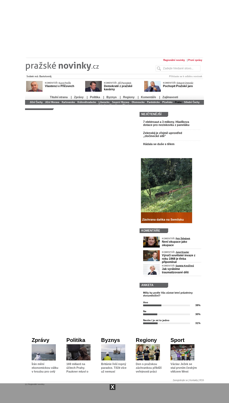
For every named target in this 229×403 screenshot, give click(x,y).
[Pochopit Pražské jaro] (152, 91)
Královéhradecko (86, 102)
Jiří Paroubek (124, 83)
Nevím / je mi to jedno (156, 320)
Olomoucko (138, 102)
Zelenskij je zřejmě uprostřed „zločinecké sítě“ (162, 134)
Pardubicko (153, 102)
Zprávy (79, 97)
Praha (178, 102)
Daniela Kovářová (185, 266)
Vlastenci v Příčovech (59, 86)
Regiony (129, 97)
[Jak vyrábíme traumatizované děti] (151, 273)
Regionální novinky (174, 60)
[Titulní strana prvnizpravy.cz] (83, 73)
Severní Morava (120, 102)
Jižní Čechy (36, 102)
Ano (145, 302)
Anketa (147, 285)
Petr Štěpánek (183, 238)
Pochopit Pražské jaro (178, 86)
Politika (95, 97)
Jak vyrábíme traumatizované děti (175, 270)
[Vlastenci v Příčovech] (34, 91)
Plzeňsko (167, 102)
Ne (144, 311)
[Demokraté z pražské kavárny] (93, 91)
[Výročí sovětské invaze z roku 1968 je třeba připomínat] (151, 260)
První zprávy (195, 60)
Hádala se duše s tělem (158, 144)
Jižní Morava (52, 102)
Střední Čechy (191, 102)
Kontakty (193, 380)
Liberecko (104, 102)
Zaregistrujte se (180, 380)
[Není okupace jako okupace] (151, 246)
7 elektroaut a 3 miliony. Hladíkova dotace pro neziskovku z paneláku (166, 123)
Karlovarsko (68, 102)
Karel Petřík (65, 83)
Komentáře (148, 97)
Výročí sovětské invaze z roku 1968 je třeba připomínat (178, 258)
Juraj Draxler (182, 252)
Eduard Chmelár (185, 83)
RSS (201, 380)
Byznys (111, 97)
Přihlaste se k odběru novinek (185, 76)
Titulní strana (59, 97)
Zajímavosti (170, 97)
